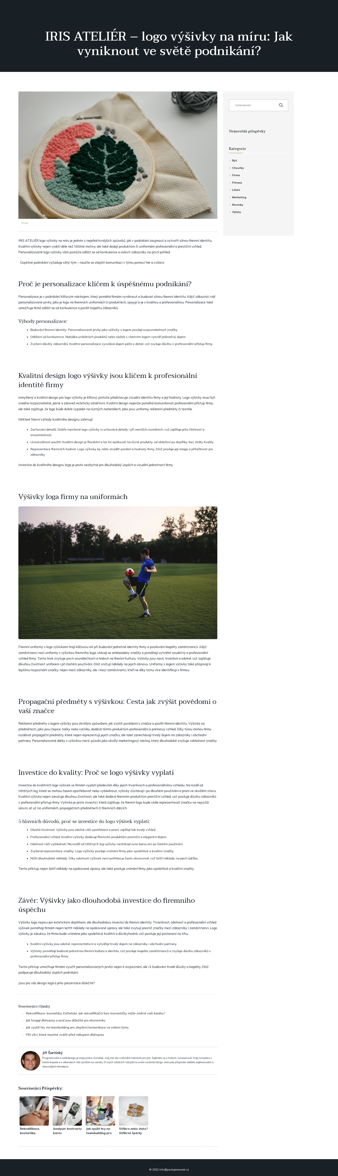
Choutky (238, 168)
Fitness (237, 182)
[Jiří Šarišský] (30, 1060)
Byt (234, 160)
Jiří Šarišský (52, 1052)
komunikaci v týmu (120, 262)
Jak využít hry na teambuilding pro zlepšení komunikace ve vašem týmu (77, 1027)
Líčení (236, 190)
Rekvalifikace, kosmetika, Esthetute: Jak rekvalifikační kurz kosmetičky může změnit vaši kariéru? (95, 1013)
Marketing (239, 197)
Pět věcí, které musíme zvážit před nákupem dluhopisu (65, 1035)
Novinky (237, 204)
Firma (25, 222)
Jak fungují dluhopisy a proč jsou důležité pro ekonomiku (65, 1020)
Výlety (236, 212)
